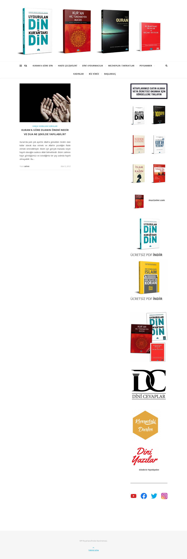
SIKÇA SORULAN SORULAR (45, 126)
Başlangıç (110, 74)
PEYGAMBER (146, 65)
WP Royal (83, 541)
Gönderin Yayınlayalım (149, 469)
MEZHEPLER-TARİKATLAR (121, 65)
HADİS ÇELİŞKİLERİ (67, 65)
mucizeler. (154, 200)
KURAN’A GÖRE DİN (43, 65)
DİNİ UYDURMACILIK (92, 65)
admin (26, 166)
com (162, 200)
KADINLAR (78, 74)
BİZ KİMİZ (94, 74)
